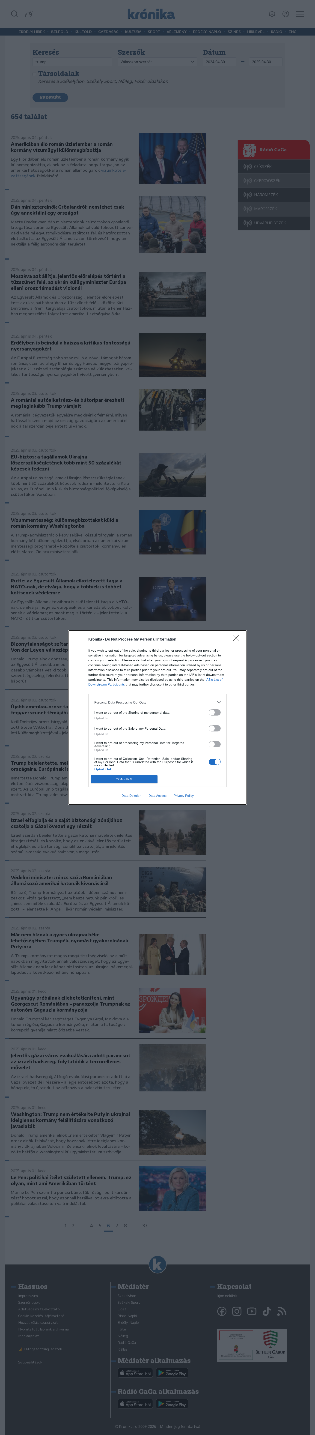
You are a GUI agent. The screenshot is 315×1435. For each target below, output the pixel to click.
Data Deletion (131, 795)
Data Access (157, 795)
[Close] (237, 639)
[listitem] (157, 702)
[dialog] (157, 717)
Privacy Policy (184, 795)
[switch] (215, 712)
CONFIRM (124, 779)
